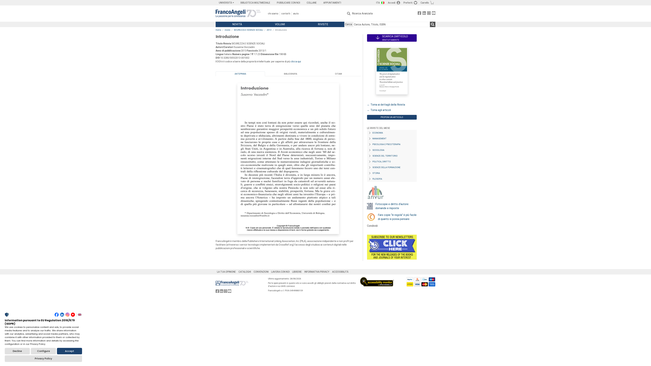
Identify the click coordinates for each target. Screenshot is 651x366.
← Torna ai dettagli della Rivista (386, 104)
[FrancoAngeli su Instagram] (429, 13)
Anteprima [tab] (240, 74)
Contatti (285, 13)
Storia (376, 173)
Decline (17, 351)
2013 (269, 30)
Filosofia (377, 179)
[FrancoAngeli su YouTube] (433, 13)
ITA (378, 2)
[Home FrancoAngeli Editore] (238, 13)
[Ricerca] (432, 24)
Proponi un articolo (392, 117)
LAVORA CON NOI (280, 271)
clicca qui (296, 61)
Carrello (425, 2)
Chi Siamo (273, 13)
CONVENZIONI (261, 271)
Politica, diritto (381, 161)
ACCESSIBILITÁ (340, 271)
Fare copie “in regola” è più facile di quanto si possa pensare (397, 217)
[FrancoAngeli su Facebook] (419, 13)
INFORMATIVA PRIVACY (316, 271)
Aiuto (296, 13)
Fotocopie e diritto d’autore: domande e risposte (392, 206)
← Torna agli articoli (379, 110)
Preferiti (407, 2)
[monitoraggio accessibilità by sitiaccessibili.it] (377, 279)
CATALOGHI (245, 271)
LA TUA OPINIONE (226, 271)
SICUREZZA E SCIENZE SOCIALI (248, 30)
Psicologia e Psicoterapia (386, 144)
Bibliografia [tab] (290, 74)
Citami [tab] (338, 74)
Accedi (391, 2)
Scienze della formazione (386, 167)
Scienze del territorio (385, 156)
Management (379, 138)
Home (218, 30)
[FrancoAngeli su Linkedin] (424, 13)
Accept (69, 351)
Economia (377, 133)
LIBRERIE (297, 271)
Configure (43, 351)
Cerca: (348, 24)
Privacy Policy (43, 358)
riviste (227, 30)
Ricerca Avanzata (362, 13)
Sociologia (378, 150)
